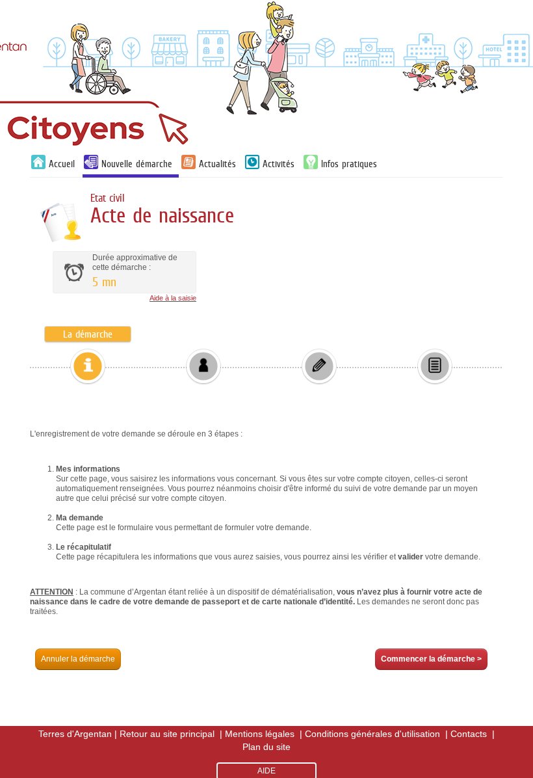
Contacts (468, 734)
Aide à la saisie (173, 298)
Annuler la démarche (78, 659)
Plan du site (266, 747)
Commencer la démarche (431, 659)
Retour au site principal (167, 734)
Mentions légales (259, 734)
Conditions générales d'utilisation (372, 734)
